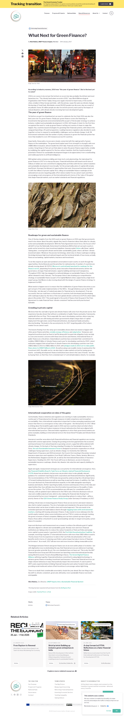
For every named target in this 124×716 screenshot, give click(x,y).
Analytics (103, 706)
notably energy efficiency (59, 332)
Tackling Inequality (61, 695)
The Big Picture (60, 684)
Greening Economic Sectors (64, 692)
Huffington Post (66, 588)
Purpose (47, 13)
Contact (105, 13)
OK (117, 711)
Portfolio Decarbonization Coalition (78, 532)
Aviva (78, 248)
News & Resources (84, 13)
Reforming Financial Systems (54, 605)
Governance (32, 692)
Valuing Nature (59, 698)
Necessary (90, 706)
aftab (49, 592)
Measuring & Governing (62, 687)
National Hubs (71, 13)
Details (108, 711)
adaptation (77, 332)
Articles (30, 605)
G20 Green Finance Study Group (56, 498)
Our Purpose (32, 684)
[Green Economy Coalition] (16, 16)
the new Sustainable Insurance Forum (47, 448)
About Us (95, 13)
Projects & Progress (34, 687)
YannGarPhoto (41, 592)
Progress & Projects (58, 13)
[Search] (111, 13)
